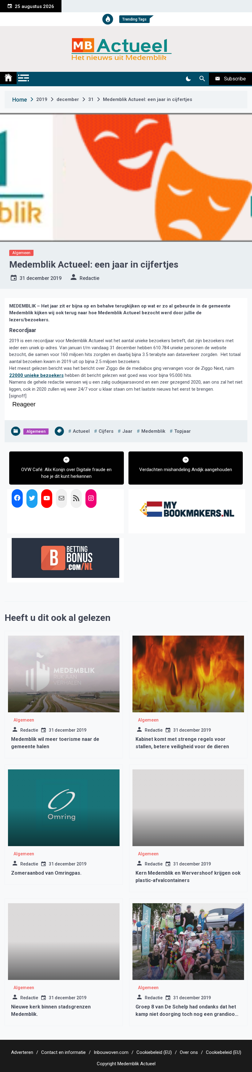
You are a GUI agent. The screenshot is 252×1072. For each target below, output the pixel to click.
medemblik (153, 431)
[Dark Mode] (188, 79)
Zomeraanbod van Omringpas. (46, 873)
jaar (127, 431)
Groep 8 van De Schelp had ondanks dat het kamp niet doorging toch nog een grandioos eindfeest (187, 1014)
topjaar (182, 431)
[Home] (8, 78)
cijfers (106, 431)
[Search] (202, 79)
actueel (81, 431)
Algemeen (21, 252)
